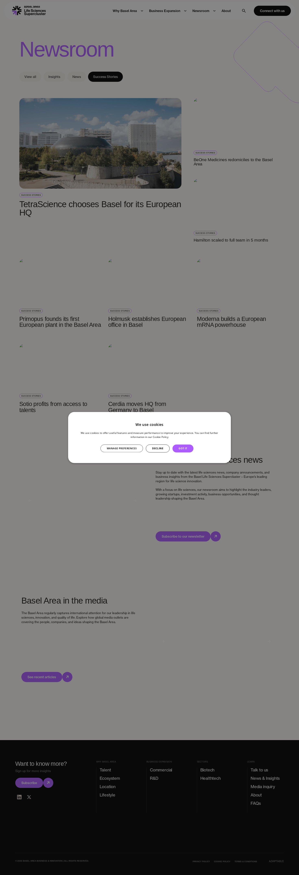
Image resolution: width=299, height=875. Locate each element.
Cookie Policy (160, 437)
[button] (124, 448)
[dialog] (149, 437)
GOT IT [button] (183, 448)
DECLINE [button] (157, 448)
